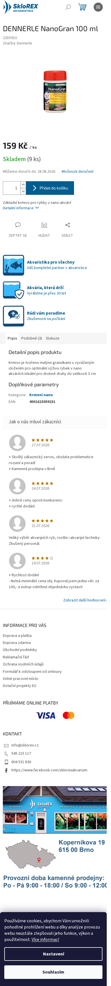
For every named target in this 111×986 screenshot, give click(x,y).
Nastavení (53, 954)
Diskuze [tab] (52, 338)
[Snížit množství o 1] (23, 191)
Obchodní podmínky (20, 650)
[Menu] (98, 7)
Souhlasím (53, 972)
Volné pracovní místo (20, 679)
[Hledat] (68, 7)
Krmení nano (41, 395)
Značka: (17, 43)
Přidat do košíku (54, 187)
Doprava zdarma (17, 643)
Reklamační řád (16, 657)
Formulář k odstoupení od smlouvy (32, 672)
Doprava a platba (17, 636)
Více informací (45, 939)
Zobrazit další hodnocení (84, 600)
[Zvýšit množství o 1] (23, 185)
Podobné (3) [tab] (31, 338)
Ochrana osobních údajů (23, 664)
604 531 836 (21, 762)
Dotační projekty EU (19, 686)
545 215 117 (21, 753)
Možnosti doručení (77, 171)
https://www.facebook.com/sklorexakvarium (49, 770)
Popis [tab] (12, 338)
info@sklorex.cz (25, 745)
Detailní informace (18, 208)
